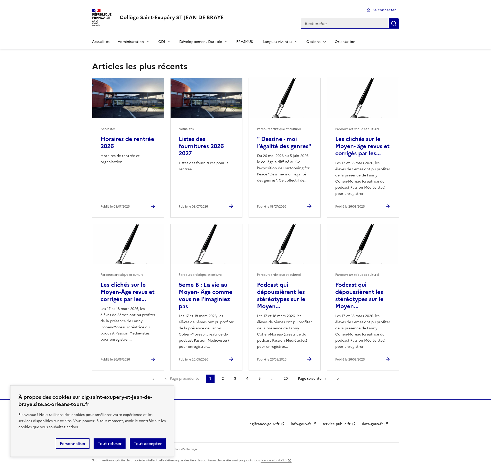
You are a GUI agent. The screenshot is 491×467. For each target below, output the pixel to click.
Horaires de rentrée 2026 (127, 142)
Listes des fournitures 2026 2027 (201, 146)
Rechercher (394, 23)
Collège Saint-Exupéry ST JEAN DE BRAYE (172, 17)
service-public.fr (336, 424)
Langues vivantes (277, 41)
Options (313, 41)
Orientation (345, 41)
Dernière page (338, 379)
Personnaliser (72, 443)
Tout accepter (148, 443)
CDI (161, 41)
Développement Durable (200, 41)
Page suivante (309, 378)
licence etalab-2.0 (273, 460)
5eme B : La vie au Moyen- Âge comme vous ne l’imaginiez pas (205, 295)
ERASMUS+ (245, 41)
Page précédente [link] (184, 378)
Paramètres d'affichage (180, 449)
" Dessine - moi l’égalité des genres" (284, 142)
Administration (131, 41)
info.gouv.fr (301, 424)
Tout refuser (109, 443)
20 (286, 378)
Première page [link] (153, 379)
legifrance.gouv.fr (264, 424)
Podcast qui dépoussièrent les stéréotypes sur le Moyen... (281, 295)
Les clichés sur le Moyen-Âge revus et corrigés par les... (127, 292)
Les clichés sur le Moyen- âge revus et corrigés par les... (362, 146)
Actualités (100, 41)
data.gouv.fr (372, 424)
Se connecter (384, 10)
